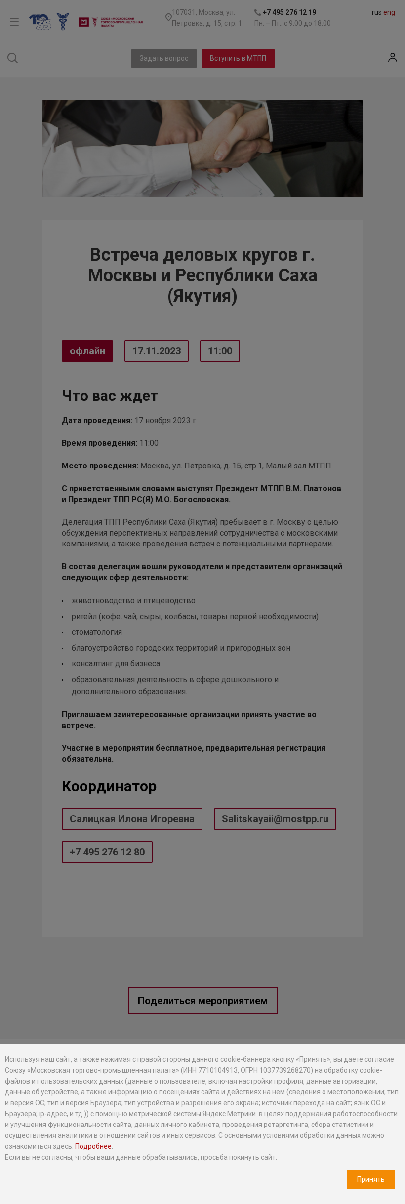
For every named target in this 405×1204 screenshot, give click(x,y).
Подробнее (93, 1146)
